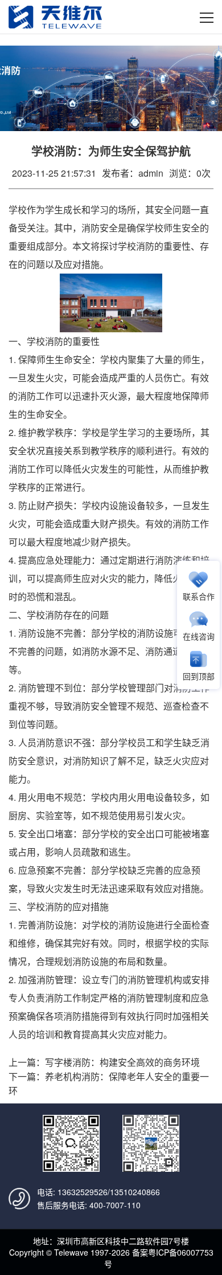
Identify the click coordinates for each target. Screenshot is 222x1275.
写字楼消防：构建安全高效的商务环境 (122, 1062)
